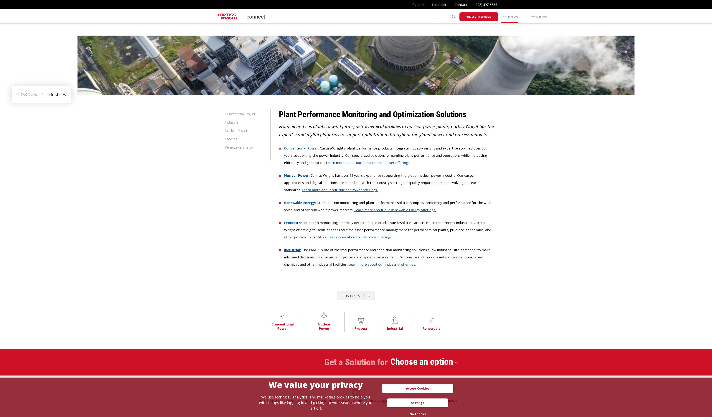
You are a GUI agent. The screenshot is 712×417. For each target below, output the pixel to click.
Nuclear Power (236, 130)
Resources (538, 17)
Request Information (479, 16)
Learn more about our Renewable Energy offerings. (395, 210)
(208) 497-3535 (485, 4)
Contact (461, 4)
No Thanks (418, 414)
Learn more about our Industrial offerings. (382, 264)
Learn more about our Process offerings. (360, 237)
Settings (417, 403)
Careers (418, 4)
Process (231, 139)
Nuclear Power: (297, 175)
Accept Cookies (417, 388)
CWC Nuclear (30, 94)
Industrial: (292, 250)
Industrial (232, 122)
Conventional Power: (301, 148)
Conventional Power (240, 114)
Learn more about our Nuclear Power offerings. (340, 190)
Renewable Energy (239, 147)
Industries (509, 17)
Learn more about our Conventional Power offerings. (368, 162)
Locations (439, 4)
